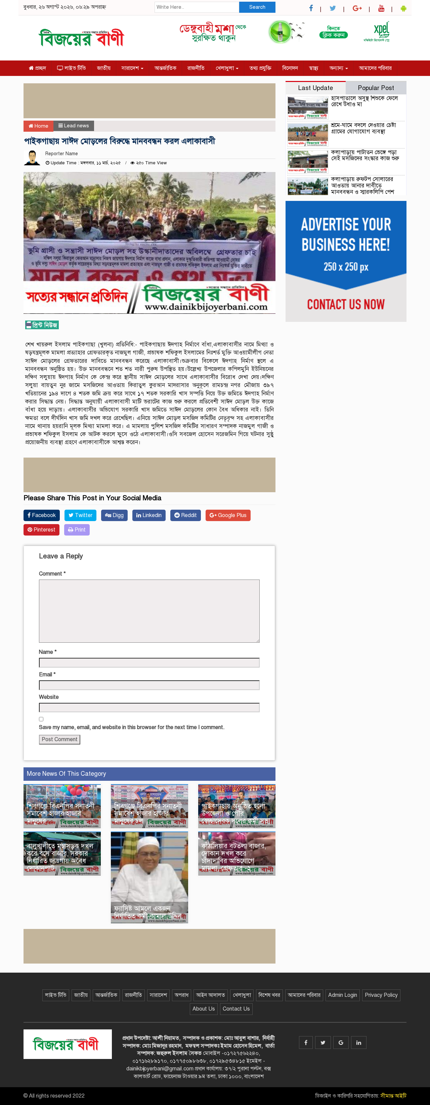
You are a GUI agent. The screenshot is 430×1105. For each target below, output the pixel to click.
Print (79, 529)
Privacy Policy (381, 995)
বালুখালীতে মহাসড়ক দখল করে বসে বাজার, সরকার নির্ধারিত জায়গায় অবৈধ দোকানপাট (60, 857)
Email (47, 674)
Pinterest (43, 529)
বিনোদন (290, 68)
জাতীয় (104, 68)
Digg (117, 515)
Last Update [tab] (315, 88)
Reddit (188, 515)
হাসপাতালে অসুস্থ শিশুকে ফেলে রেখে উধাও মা (364, 101)
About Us (203, 1009)
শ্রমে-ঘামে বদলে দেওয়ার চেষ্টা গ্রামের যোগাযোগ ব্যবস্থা (363, 128)
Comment (52, 573)
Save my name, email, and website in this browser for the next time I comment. (132, 727)
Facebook (43, 515)
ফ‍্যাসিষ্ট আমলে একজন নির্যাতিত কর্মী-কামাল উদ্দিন (149, 912)
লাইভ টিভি (74, 68)
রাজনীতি (196, 68)
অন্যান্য (337, 68)
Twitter (83, 515)
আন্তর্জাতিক (165, 68)
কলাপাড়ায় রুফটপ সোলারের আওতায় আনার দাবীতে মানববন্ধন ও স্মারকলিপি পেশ (362, 185)
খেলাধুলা (225, 68)
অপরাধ (181, 995)
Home (40, 126)
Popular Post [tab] (376, 88)
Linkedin (151, 515)
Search (257, 7)
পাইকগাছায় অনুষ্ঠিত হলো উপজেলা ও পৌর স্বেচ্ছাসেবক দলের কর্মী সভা (237, 813)
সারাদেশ (131, 68)
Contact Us (236, 1009)
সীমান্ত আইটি (393, 1096)
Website (49, 697)
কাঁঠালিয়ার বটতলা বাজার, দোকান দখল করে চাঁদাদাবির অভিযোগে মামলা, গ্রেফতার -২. (234, 857)
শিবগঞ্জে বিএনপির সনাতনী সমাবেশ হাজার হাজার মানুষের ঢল (148, 813)
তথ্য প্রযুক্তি (260, 68)
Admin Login (342, 995)
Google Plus (232, 515)
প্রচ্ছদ (40, 68)
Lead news (76, 126)
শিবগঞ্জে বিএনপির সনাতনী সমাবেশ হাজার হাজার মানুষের (60, 813)
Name (48, 652)
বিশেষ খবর (269, 995)
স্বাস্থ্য (313, 68)
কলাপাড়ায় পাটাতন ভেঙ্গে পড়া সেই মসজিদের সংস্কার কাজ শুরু (365, 155)
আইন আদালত (210, 995)
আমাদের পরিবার (375, 68)
